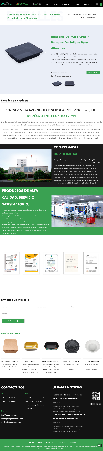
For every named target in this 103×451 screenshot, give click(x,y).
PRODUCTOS (66, 4)
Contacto (88, 4)
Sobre (56, 4)
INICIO (48, 4)
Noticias (77, 4)
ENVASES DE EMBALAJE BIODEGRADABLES (68, 6)
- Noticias (61, 443)
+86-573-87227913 (9, 398)
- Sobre (39, 443)
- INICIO (30, 443)
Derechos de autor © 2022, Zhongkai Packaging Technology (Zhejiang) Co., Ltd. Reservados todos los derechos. (34, 446)
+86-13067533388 (9, 401)
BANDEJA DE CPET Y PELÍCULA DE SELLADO (88, 16)
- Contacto (72, 443)
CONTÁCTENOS (93, 73)
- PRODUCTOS (49, 443)
